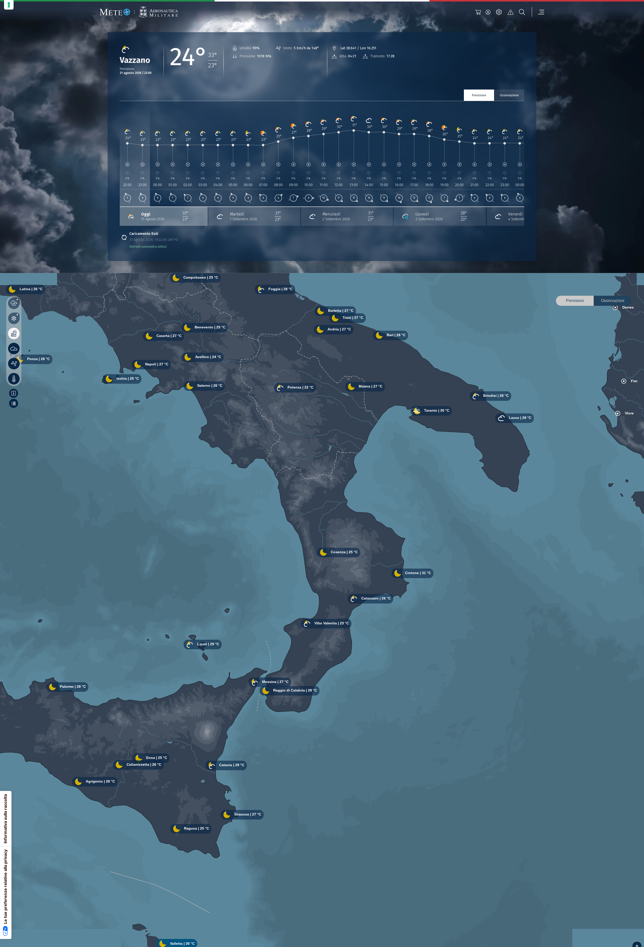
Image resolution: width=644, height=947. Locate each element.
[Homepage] (115, 12)
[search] (522, 12)
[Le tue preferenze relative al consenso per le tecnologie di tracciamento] (9, 5)
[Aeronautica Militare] (158, 12)
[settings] (499, 12)
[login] (488, 12)
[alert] (510, 12)
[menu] (538, 12)
